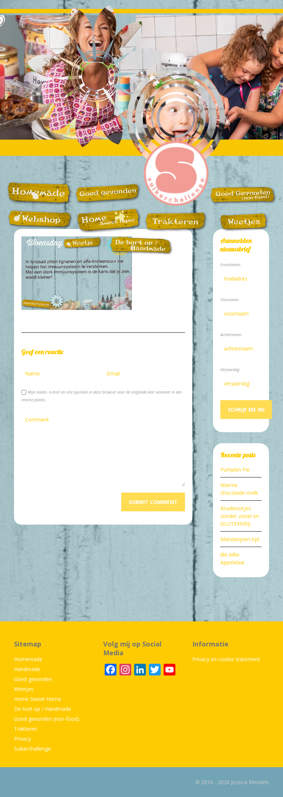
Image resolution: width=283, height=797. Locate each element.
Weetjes (24, 688)
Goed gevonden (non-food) (46, 718)
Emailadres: (230, 264)
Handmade (27, 669)
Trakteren (25, 728)
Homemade (28, 659)
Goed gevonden (33, 679)
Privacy (22, 738)
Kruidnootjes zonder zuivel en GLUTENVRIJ (239, 516)
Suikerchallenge (32, 748)
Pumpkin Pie (235, 469)
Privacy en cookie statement (226, 659)
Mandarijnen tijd (239, 539)
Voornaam (229, 299)
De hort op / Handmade (42, 708)
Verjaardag (230, 369)
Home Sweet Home (37, 698)
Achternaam (231, 334)
